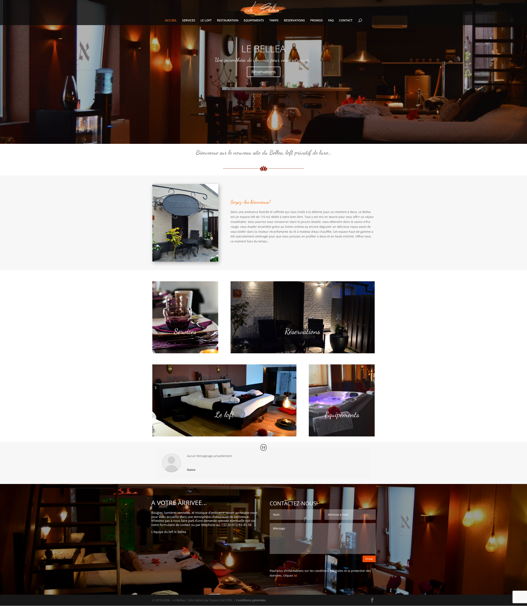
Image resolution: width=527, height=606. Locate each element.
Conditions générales (251, 600)
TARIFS (274, 20)
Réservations (263, 71)
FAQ (331, 20)
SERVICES (188, 20)
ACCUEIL (171, 20)
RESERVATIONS (294, 20)
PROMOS (316, 20)
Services (185, 331)
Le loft (224, 414)
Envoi (369, 559)
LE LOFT (206, 20)
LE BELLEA (263, 48)
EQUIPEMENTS (254, 20)
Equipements (342, 414)
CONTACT (345, 20)
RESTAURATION (227, 20)
